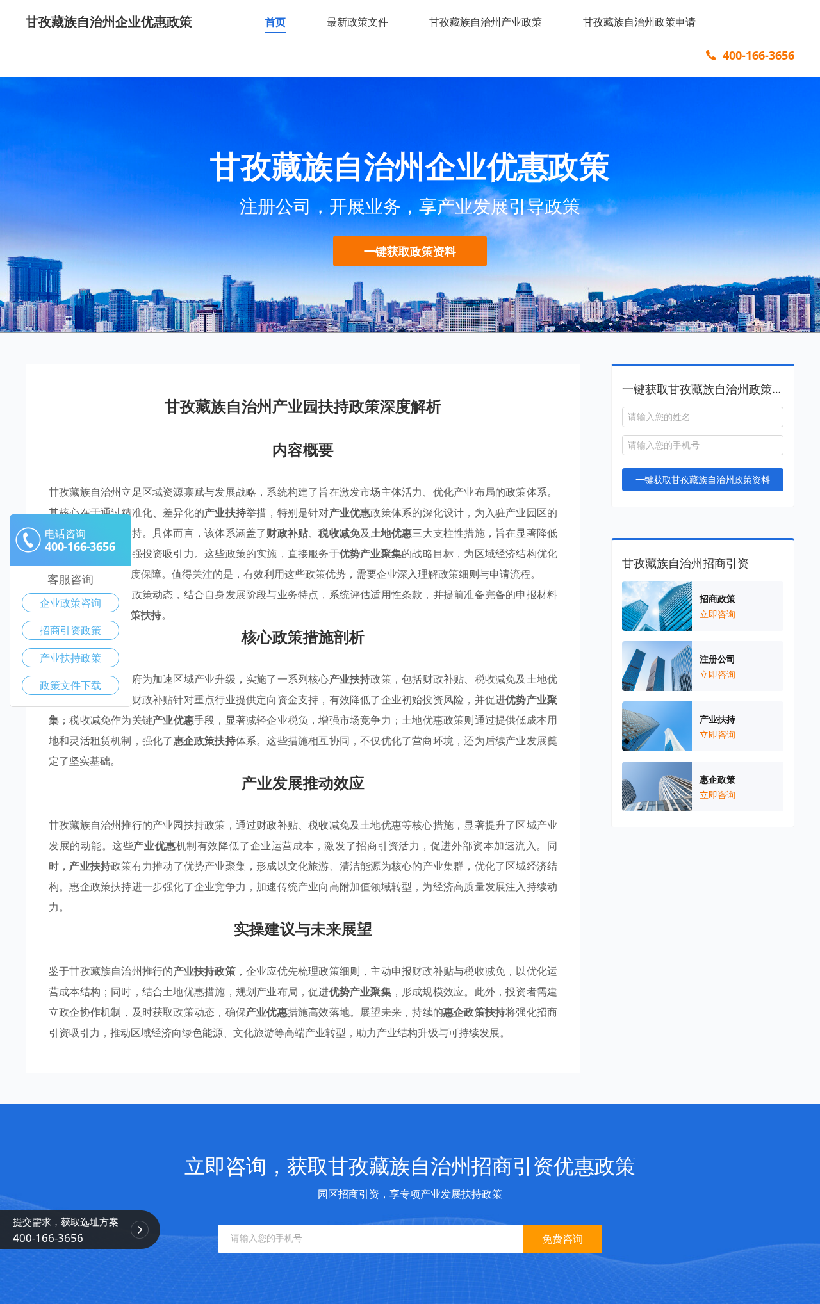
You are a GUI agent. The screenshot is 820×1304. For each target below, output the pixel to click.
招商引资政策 (70, 630)
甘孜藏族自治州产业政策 (485, 22)
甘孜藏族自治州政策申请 (639, 22)
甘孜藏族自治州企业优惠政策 (109, 21)
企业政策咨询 (70, 603)
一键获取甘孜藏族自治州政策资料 (703, 479)
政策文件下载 (70, 685)
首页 (275, 22)
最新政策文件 (357, 22)
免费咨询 (562, 1239)
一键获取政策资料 (410, 251)
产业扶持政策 (70, 658)
